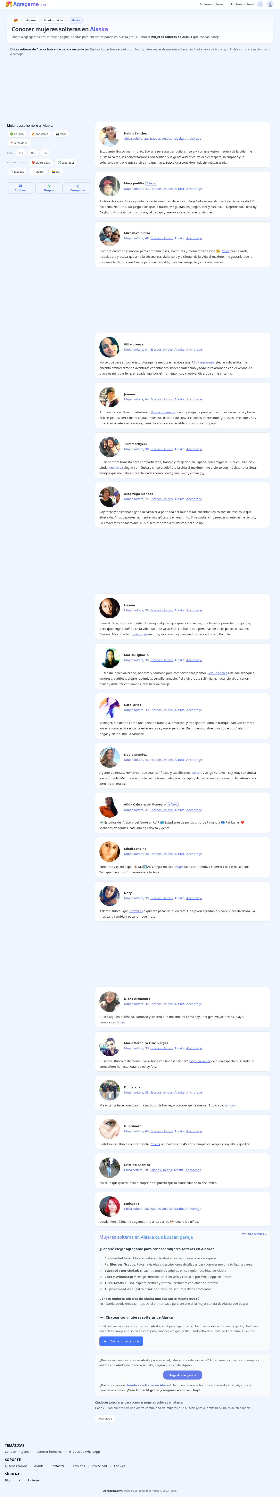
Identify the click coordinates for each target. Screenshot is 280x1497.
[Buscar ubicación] (260, 4)
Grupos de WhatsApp (84, 1451)
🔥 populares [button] (40, 134)
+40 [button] (21, 153)
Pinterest (34, 1480)
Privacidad (99, 1466)
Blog (8, 1480)
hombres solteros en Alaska (148, 1385)
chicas (119, 1022)
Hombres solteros (242, 4)
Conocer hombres (49, 1451)
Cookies (119, 1466)
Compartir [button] (77, 190)
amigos (230, 1105)
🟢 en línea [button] (17, 134)
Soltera (197, 772)
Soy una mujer (204, 362)
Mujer (178, 867)
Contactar (57, 1466)
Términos (78, 1466)
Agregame (30, 4)
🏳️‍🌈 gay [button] (56, 171)
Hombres (136, 911)
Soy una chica (217, 673)
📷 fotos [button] (61, 134)
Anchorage (193, 138)
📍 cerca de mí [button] (19, 143)
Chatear (20, 190)
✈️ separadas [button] (66, 162)
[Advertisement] (130, 90)
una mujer (139, 634)
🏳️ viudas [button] (38, 171)
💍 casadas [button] (17, 171)
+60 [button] (45, 153)
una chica (116, 467)
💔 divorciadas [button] (41, 162)
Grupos (49, 190)
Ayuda (38, 1466)
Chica (226, 251)
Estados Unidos (161, 138)
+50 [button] (33, 153)
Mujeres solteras (211, 4)
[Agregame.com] (16, 20)
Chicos (155, 1144)
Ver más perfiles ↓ (254, 1234)
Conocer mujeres (17, 1451)
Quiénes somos (16, 1466)
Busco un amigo (163, 412)
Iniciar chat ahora (121, 1341)
